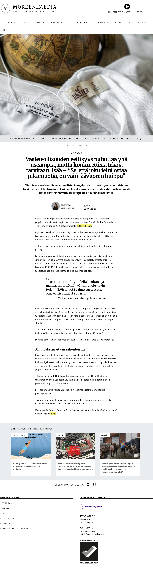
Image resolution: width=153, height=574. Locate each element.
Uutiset (82, 145)
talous (70, 145)
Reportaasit (20, 435)
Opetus (6, 513)
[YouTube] (88, 484)
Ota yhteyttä (9, 518)
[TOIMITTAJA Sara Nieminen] (65, 212)
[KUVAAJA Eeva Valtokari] (92, 212)
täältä (53, 413)
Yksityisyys (8, 523)
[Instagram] (94, 484)
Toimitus (7, 503)
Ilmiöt (61, 435)
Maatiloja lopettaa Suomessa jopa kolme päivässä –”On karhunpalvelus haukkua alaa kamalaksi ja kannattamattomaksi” (118, 467)
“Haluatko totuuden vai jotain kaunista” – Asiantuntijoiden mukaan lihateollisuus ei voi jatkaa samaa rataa (75, 466)
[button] (4, 30)
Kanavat (6, 508)
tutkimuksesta (84, 225)
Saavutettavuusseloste (15, 528)
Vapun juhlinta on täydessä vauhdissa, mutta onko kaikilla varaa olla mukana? (30, 466)
